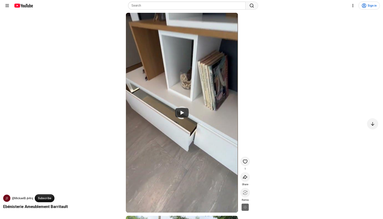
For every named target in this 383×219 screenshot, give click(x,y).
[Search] (251, 6)
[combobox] (188, 5)
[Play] (182, 112)
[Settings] (352, 5)
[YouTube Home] (23, 5)
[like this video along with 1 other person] (245, 161)
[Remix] (245, 192)
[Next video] (372, 123)
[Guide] (7, 5)
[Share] (245, 177)
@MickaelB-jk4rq (22, 198)
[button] (6, 198)
